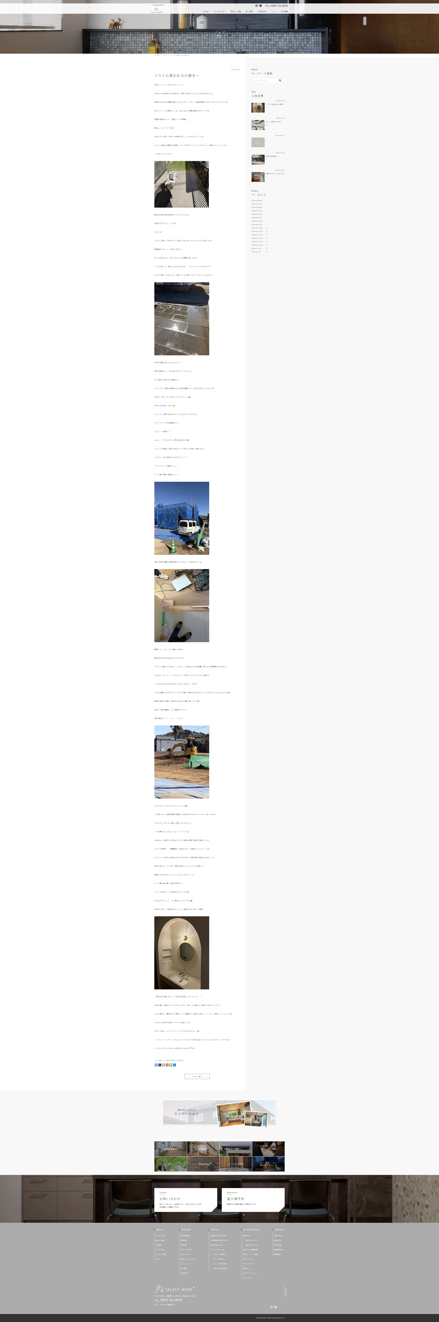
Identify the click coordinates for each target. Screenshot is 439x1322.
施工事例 (249, 11)
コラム (273, 11)
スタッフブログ (248, 1264)
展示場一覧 (246, 1236)
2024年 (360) (257, 231)
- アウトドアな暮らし (219, 1254)
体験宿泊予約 (278, 1250)
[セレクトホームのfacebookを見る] (260, 6)
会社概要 (284, 11)
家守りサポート (186, 1254)
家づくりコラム (248, 1259)
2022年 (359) (257, 238)
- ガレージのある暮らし (220, 1264)
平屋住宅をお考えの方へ (218, 1236)
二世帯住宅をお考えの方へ (219, 1240)
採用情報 (277, 1254)
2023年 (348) (257, 235)
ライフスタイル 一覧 (217, 1250)
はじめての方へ (220, 11)
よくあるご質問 (161, 1254)
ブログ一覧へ (197, 1076)
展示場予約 (278, 1240)
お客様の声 (262, 11)
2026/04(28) (257, 214)
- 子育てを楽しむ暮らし (220, 1268)
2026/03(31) (257, 218)
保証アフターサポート (188, 1259)
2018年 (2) (256, 252)
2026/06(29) (257, 207)
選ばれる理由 (236, 11)
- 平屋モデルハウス (251, 1245)
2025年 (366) (257, 228)
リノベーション (186, 1264)
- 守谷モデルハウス (251, 1240)
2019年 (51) (256, 248)
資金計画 (184, 1245)
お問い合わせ (278, 1236)
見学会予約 (278, 1245)
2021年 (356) (257, 242)
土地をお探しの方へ (217, 1245)
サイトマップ (247, 1278)
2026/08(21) (257, 201)
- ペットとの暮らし (218, 1259)
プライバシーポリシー (250, 1273)
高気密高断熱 (185, 1236)
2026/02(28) (257, 221)
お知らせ (246, 1268)
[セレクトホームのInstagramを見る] (256, 6)
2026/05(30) (257, 211)
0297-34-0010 (279, 6)
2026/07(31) (257, 204)
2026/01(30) (257, 225)
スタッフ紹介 (160, 1250)
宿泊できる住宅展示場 (250, 1250)
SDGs (157, 1259)
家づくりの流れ (186, 1250)
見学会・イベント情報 (250, 1254)
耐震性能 (184, 1240)
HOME (206, 11)
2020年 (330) (257, 245)
